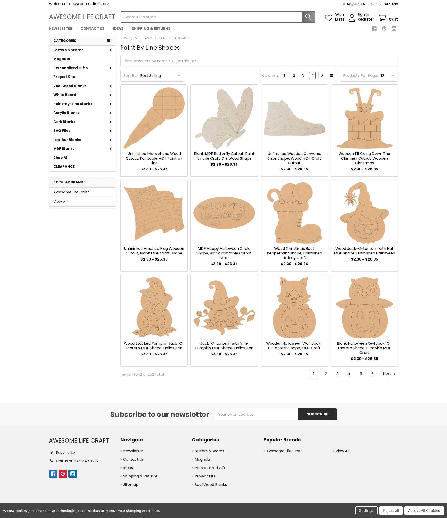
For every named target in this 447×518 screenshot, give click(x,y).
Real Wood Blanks (70, 85)
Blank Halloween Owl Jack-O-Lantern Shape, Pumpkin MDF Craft (364, 348)
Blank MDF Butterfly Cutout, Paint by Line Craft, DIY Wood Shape (224, 156)
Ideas (118, 28)
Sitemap (131, 484)
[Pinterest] (384, 28)
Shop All (60, 157)
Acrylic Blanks (66, 112)
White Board (64, 94)
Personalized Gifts (70, 67)
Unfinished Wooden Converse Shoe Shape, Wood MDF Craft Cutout (294, 158)
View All (60, 201)
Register (365, 19)
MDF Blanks (63, 148)
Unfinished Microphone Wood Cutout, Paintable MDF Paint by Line (154, 158)
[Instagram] (394, 28)
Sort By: (130, 75)
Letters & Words (68, 50)
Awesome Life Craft (71, 192)
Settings (366, 510)
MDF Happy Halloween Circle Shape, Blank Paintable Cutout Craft (224, 253)
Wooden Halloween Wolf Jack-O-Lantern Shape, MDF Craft (294, 346)
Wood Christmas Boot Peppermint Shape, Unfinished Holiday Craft (294, 253)
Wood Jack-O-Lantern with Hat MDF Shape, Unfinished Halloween (364, 251)
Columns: (270, 75)
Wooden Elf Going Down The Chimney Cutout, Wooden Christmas (364, 158)
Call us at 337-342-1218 (77, 461)
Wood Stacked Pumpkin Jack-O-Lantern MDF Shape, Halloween (154, 346)
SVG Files (62, 130)
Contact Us (93, 28)
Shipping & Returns (151, 28)
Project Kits (64, 76)
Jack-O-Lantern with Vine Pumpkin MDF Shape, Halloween (224, 346)
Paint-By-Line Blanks (72, 103)
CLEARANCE (64, 166)
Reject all (391, 510)
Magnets (61, 58)
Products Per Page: (360, 75)
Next (387, 374)
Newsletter (60, 28)
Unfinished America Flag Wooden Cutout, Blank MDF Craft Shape (154, 251)
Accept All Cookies (424, 510)
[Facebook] (374, 28)
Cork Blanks (64, 121)
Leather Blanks (67, 139)
